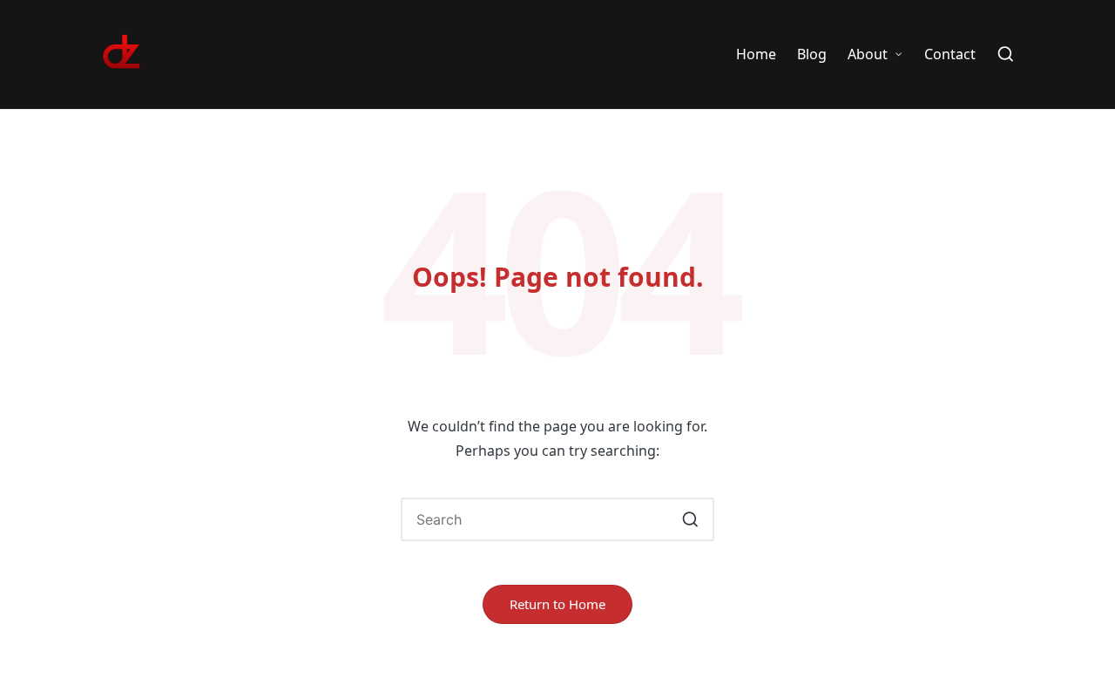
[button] (690, 519)
